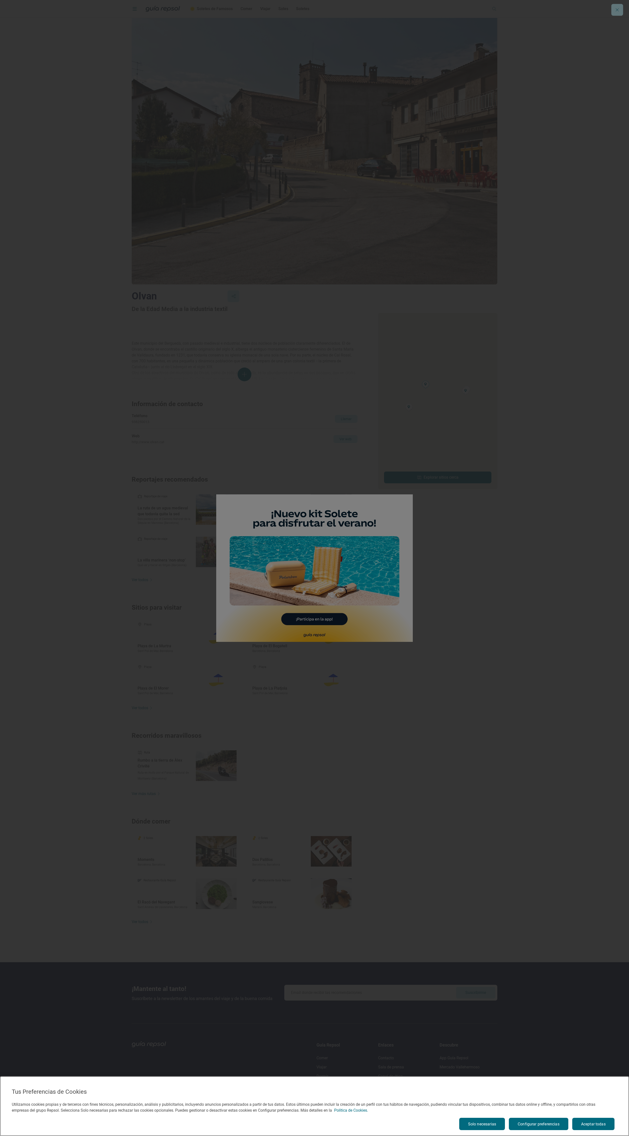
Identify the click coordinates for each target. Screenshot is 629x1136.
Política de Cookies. (351, 1110)
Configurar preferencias (538, 1124)
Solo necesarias (482, 1124)
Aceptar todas (593, 1124)
